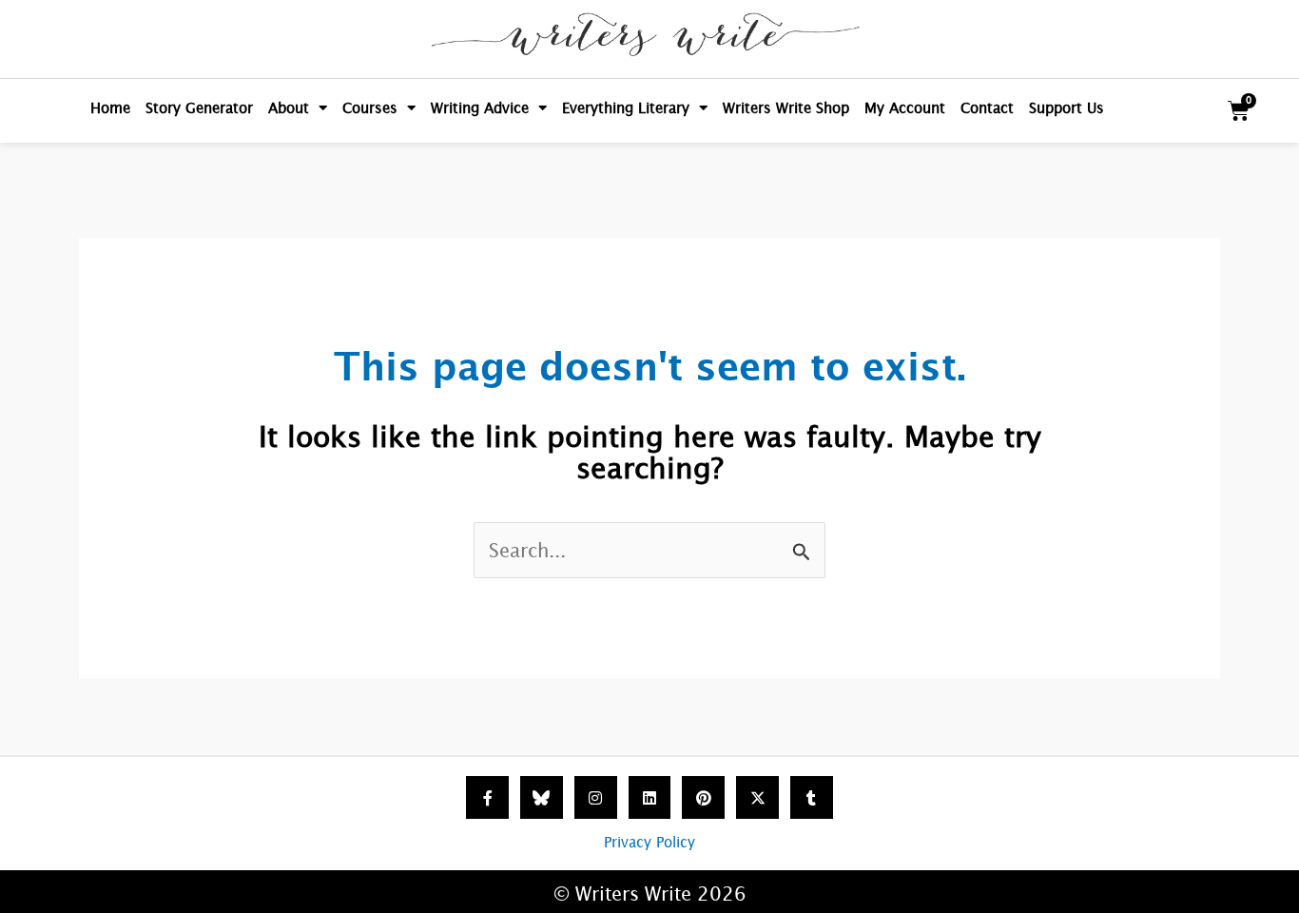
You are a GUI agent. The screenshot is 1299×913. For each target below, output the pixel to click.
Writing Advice (480, 108)
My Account (904, 108)
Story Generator (199, 108)
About (288, 108)
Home (110, 108)
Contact (987, 108)
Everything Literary (625, 108)
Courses (369, 108)
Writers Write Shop (786, 108)
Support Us (1066, 108)
